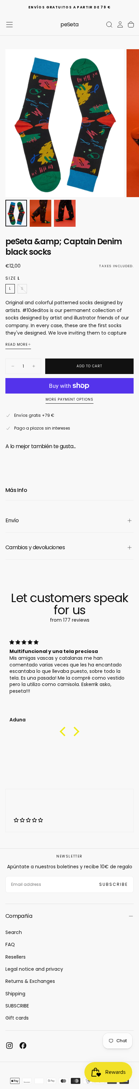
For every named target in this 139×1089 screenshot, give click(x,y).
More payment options (69, 400)
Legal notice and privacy (34, 969)
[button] (9, 25)
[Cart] (131, 24)
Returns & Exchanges (30, 981)
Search (13, 932)
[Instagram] (9, 1045)
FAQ (10, 944)
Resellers (15, 957)
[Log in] (120, 24)
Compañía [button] (18, 916)
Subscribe (113, 884)
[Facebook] (23, 1045)
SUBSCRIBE (17, 1005)
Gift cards (17, 1018)
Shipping (15, 993)
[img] (69, 642)
